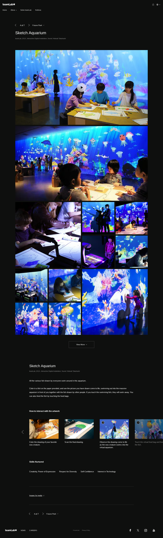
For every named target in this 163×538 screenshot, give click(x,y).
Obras (13, 10)
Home (5, 10)
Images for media (35, 495)
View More (80, 345)
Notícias (38, 10)
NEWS (23, 530)
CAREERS (33, 530)
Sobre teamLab (25, 10)
